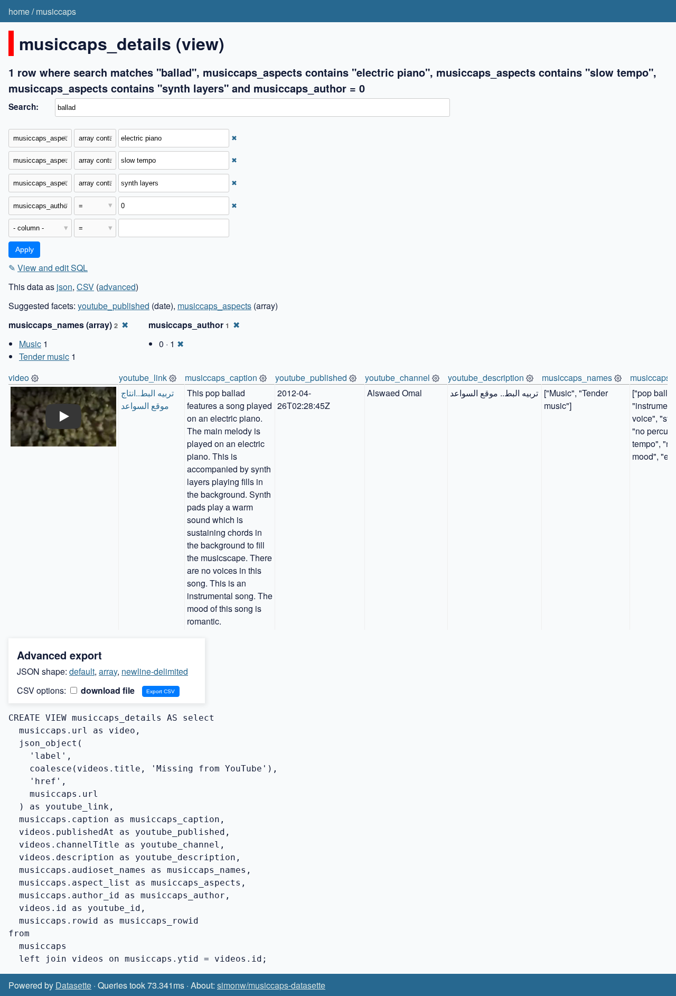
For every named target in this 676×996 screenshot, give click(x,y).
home (19, 11)
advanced (117, 287)
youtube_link (143, 377)
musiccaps (56, 11)
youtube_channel (397, 377)
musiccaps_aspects (214, 306)
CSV (85, 287)
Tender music (44, 356)
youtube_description (486, 377)
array (108, 671)
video (18, 377)
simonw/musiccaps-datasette (271, 985)
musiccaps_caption (221, 377)
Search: (23, 107)
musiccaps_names (577, 377)
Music (30, 344)
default (82, 671)
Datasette (73, 985)
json (64, 287)
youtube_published (113, 306)
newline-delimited (154, 671)
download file (107, 690)
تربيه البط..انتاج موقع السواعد (148, 399)
